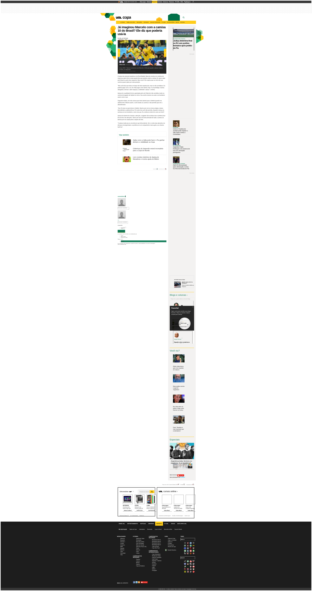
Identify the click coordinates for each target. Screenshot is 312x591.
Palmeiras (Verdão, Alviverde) (193, 551)
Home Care (187, 515)
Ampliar (161, 42)
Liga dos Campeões (156, 557)
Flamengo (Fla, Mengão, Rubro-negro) (190, 548)
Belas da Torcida (140, 545)
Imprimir (154, 168)
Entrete (160, 2)
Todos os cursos (188, 490)
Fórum (137, 548)
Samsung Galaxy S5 (124, 515)
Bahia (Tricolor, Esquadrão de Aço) (190, 543)
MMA (121, 546)
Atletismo (122, 538)
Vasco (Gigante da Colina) (190, 571)
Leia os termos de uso (122, 244)
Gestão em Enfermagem (177, 515)
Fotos (137, 551)
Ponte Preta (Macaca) (190, 569)
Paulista (138, 559)
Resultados (138, 540)
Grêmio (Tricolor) (188, 551)
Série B (182, 557)
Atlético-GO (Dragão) (193, 561)
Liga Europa (155, 559)
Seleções (139, 22)
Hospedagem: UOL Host (191, 589)
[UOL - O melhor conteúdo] (120, 2)
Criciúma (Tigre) (193, 545)
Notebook (142, 515)
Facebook (123, 227)
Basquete (122, 540)
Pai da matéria (171, 22)
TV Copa (163, 22)
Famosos (171, 2)
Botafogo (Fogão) (193, 543)
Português (154, 570)
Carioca (138, 561)
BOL (182, 2)
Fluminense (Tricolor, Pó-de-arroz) (193, 548)
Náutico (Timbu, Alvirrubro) (193, 566)
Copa (127, 17)
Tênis (121, 551)
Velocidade (122, 553)
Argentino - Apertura (156, 560)
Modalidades (121, 536)
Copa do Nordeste (140, 566)
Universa (165, 2)
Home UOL (122, 523)
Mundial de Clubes (156, 555)
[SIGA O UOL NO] (180, 476)
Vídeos (138, 553)
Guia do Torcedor (155, 22)
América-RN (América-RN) (190, 561)
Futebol (122, 543)
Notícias (149, 2)
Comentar (121, 231)
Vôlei (121, 554)
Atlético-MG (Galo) (185, 543)
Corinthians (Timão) (188, 545)
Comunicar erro (162, 168)
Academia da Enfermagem (165, 515)
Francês (154, 565)
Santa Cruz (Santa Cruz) (188, 571)
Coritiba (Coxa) (190, 545)
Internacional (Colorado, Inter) (190, 551)
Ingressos (170, 541)
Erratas (181, 484)
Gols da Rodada (140, 543)
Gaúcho (138, 564)
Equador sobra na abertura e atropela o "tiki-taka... (182, 343)
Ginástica (122, 545)
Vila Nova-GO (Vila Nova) (193, 571)
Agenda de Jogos (140, 538)
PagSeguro (187, 2)
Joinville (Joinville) (190, 566)
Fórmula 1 (122, 541)
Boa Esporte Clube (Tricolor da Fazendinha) (188, 564)
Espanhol (154, 564)
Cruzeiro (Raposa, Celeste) (185, 548)
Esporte (154, 2)
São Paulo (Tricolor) (188, 553)
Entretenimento (132, 523)
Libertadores (142, 529)
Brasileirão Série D (156, 544)
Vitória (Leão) (193, 553)
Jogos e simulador (172, 540)
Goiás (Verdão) (185, 551)
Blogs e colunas (178, 295)
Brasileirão (149, 529)
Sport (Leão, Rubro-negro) (190, 553)
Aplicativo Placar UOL (141, 546)
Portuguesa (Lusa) (193, 569)
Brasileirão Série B (156, 541)
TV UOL (177, 2)
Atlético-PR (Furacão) (188, 543)
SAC (136, 1)
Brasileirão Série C (156, 543)
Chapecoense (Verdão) (185, 545)
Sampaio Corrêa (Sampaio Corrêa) (185, 571)
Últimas (122, 22)
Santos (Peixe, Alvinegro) (185, 553)
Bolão (177, 22)
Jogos (173, 523)
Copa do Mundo (178, 529)
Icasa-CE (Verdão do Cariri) (188, 566)
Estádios (146, 22)
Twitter (122, 228)
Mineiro (138, 562)
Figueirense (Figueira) (188, 548)
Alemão (154, 562)
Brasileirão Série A (156, 539)
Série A (182, 539)
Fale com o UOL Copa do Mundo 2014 (169, 484)
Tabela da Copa (131, 22)
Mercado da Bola (168, 529)
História (182, 22)
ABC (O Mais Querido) (185, 561)
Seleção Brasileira (172, 550)
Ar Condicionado (134, 515)
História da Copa (172, 546)
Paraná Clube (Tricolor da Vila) (188, 569)
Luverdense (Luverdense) (185, 566)
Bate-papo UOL (182, 523)
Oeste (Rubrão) (185, 569)
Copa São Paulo (156, 548)
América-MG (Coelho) (188, 561)
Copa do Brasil (158, 529)
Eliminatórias (171, 545)
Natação (122, 548)
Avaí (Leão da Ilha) (185, 564)
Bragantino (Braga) (190, 564)
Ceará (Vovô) (193, 564)
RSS (139, 582)
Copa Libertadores (156, 554)
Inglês (153, 567)
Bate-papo (143, 2)
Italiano (153, 568)
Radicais (122, 549)
